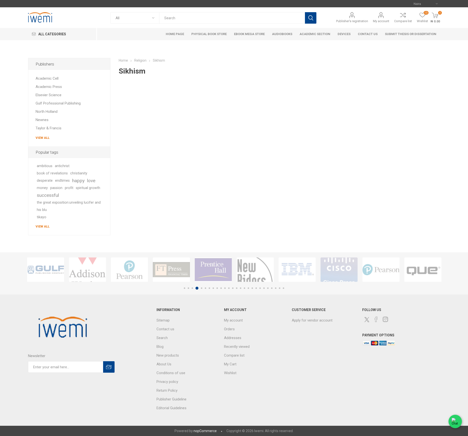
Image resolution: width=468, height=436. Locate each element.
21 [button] (264, 288)
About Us (163, 364)
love (91, 180)
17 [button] (248, 288)
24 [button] (275, 288)
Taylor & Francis (48, 128)
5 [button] (201, 288)
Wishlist (230, 373)
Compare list (403, 21)
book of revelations (52, 173)
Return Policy (166, 390)
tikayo (41, 217)
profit (69, 188)
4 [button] (196, 288)
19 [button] (256, 288)
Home (123, 60)
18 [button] (252, 288)
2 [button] (188, 288)
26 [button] (283, 288)
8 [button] (213, 288)
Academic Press (49, 87)
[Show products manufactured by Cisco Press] (339, 269)
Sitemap (163, 320)
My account (381, 21)
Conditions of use (170, 373)
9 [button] (217, 288)
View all (42, 138)
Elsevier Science (48, 95)
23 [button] (272, 288)
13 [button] (233, 288)
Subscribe (109, 367)
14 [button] (236, 288)
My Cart (230, 364)
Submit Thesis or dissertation (410, 34)
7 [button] (209, 288)
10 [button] (221, 288)
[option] (46, 269)
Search (310, 18)
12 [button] (229, 288)
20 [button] (260, 288)
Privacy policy (167, 381)
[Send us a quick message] (455, 422)
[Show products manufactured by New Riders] (255, 269)
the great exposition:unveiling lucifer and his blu (69, 206)
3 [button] (192, 288)
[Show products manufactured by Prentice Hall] (213, 269)
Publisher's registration (352, 21)
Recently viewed (237, 346)
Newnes (42, 120)
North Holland (47, 111)
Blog (160, 346)
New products (167, 355)
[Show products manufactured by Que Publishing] (422, 269)
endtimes (62, 181)
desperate (45, 181)
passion (56, 188)
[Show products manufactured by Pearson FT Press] (129, 269)
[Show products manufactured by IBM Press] (297, 269)
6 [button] (205, 288)
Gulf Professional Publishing (58, 103)
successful (48, 195)
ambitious (44, 166)
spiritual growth (88, 188)
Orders (229, 329)
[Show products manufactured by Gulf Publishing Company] (45, 269)
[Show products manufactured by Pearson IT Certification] (381, 269)
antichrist (62, 166)
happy (78, 180)
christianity (78, 173)
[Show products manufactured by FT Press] (171, 269)
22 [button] (268, 288)
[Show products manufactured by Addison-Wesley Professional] (87, 269)
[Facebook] (376, 319)
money (42, 188)
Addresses (232, 338)
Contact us (165, 329)
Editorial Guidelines (171, 408)
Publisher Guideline (171, 399)
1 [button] (184, 288)
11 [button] (225, 288)
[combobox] (232, 18)
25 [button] (279, 288)
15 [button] (240, 288)
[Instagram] (385, 319)
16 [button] (244, 288)
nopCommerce (205, 431)
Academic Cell (47, 78)
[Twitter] (367, 319)
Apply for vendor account (312, 320)
